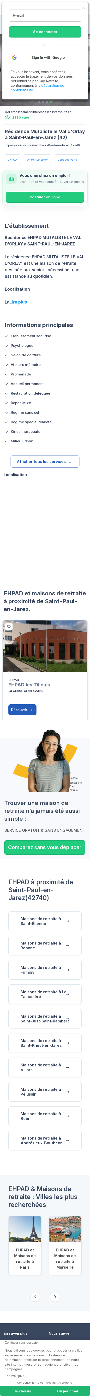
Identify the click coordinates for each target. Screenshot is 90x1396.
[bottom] (9, 626)
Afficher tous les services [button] (41, 461)
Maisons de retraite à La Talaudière (43, 994)
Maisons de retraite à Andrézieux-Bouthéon (42, 1140)
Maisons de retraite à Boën (41, 1116)
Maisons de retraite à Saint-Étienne (41, 921)
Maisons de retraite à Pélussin (41, 1092)
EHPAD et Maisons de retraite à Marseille (65, 1259)
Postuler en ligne (45, 197)
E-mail (18, 15)
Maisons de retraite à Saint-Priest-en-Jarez (41, 1043)
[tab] (39, 102)
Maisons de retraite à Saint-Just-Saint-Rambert (45, 1018)
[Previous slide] (35, 1297)
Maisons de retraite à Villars (41, 1067)
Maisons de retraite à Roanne (41, 945)
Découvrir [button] (19, 710)
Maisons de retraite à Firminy (41, 970)
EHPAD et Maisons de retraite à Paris (25, 1259)
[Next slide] (55, 1297)
